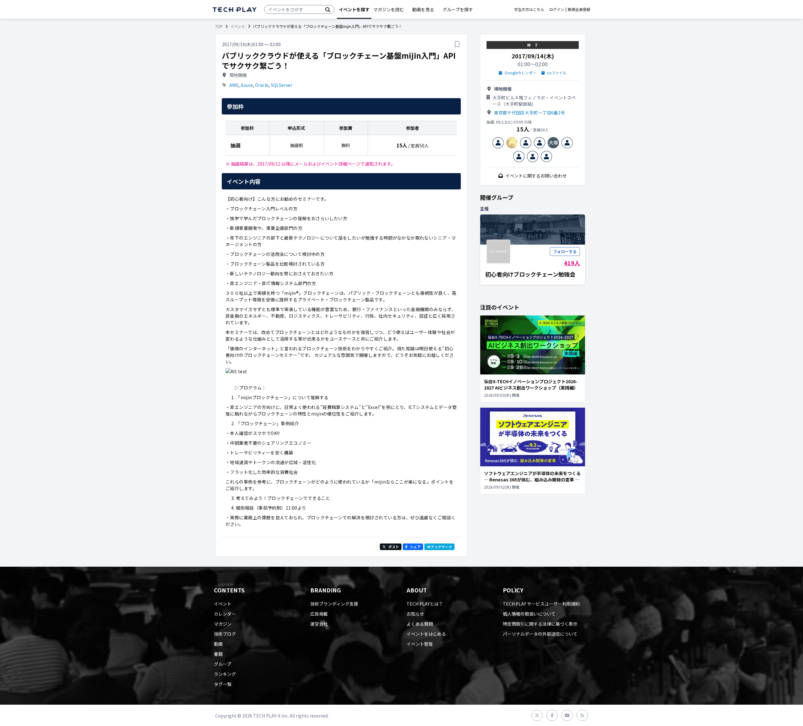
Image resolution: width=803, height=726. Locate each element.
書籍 (218, 654)
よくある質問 (420, 624)
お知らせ (415, 614)
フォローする (565, 251)
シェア (415, 546)
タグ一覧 (222, 684)
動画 (218, 644)
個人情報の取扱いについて (529, 614)
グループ (222, 664)
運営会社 (319, 624)
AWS (233, 85)
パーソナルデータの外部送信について (540, 634)
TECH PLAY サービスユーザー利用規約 (541, 604)
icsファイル (556, 72)
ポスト (393, 546)
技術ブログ (225, 634)
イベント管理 (420, 644)
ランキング (225, 674)
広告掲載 (319, 614)
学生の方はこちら (529, 9)
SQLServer (281, 85)
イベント (237, 26)
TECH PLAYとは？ (425, 604)
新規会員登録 (579, 9)
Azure (247, 85)
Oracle (262, 85)
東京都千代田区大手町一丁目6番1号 (529, 112)
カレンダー (225, 614)
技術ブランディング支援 (334, 604)
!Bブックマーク (439, 546)
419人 (572, 263)
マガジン (222, 624)
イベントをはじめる (426, 634)
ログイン (556, 9)
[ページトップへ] (235, 9)
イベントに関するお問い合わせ (536, 175)
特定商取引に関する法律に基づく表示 (540, 624)
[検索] (327, 9)
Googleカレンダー (520, 72)
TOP (219, 26)
